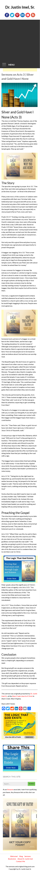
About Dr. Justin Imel (25, 859)
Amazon (10, 789)
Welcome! (14, 856)
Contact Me (20, 861)
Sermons (27, 856)
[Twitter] (12, 17)
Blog (21, 856)
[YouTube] (27, 17)
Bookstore (12, 859)
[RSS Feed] (33, 17)
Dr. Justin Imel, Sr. (20, 7)
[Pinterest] (17, 17)
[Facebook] (6, 17)
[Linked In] (22, 17)
